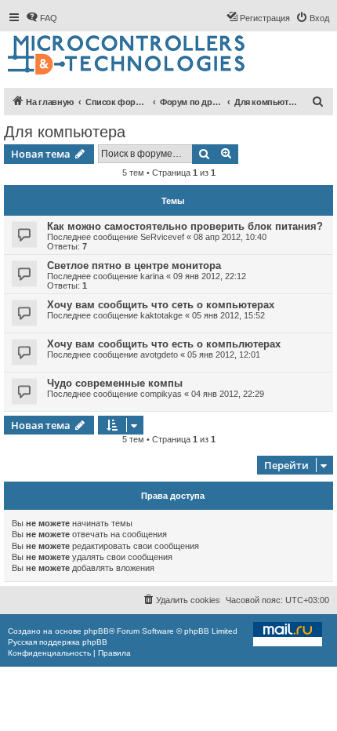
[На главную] (127, 55)
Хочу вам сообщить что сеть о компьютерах (160, 305)
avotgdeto (159, 354)
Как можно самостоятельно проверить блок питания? (185, 226)
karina (152, 276)
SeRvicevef (162, 237)
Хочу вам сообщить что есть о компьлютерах (164, 344)
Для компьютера (64, 131)
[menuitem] (41, 18)
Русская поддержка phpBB (57, 642)
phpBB (96, 631)
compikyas (161, 393)
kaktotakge (161, 315)
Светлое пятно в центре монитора (134, 265)
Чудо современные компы (115, 383)
